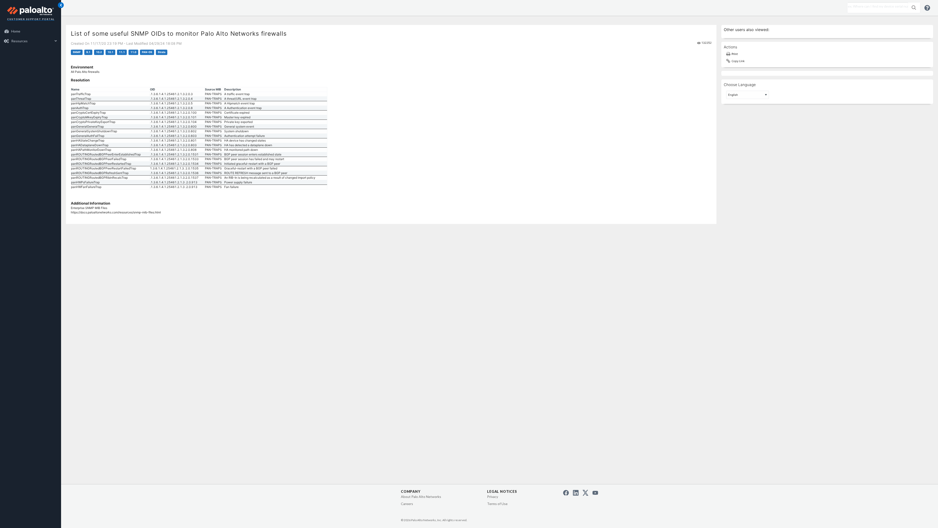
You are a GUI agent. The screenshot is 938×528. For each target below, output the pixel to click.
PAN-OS (147, 52)
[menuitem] (30, 31)
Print (735, 54)
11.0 (133, 52)
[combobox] (876, 6)
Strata (161, 52)
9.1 (88, 52)
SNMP (77, 52)
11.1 (122, 52)
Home (15, 31)
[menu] (30, 36)
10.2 (99, 52)
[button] (914, 7)
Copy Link (738, 61)
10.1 (110, 52)
